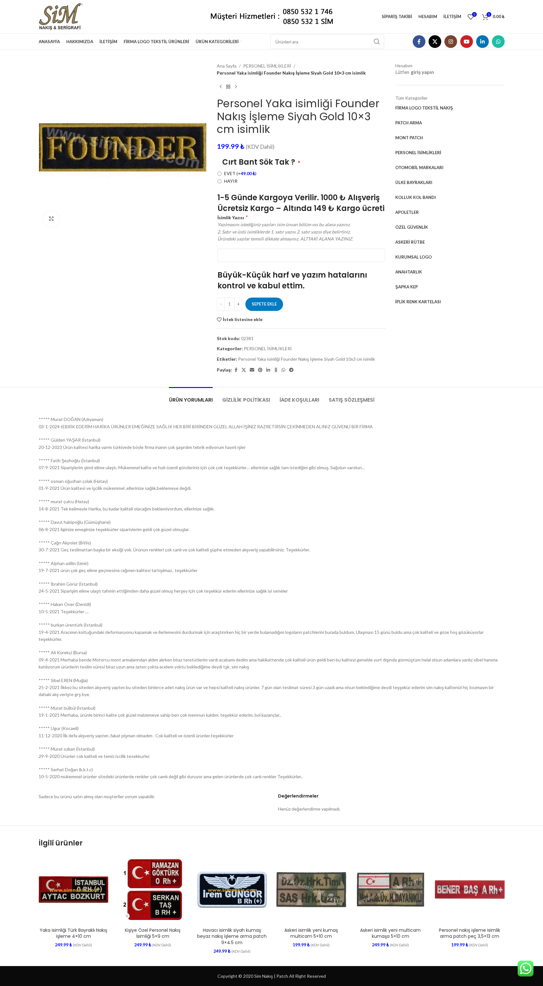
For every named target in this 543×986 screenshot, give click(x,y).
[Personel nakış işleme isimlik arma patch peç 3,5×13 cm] (470, 889)
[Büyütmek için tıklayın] (51, 219)
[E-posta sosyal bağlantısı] (252, 370)
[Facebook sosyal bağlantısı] (419, 41)
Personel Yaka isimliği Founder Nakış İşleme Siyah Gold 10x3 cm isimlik (306, 359)
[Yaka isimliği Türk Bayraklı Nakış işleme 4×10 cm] (73, 889)
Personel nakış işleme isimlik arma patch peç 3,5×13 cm (469, 933)
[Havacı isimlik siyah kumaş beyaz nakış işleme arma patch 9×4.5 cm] (232, 889)
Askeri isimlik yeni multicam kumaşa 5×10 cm (390, 933)
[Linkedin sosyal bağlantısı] (482, 41)
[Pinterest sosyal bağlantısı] (260, 370)
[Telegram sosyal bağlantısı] (291, 370)
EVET (240, 173)
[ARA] (377, 41)
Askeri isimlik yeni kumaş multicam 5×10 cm (311, 933)
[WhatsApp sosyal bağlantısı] (498, 41)
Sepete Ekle (264, 303)
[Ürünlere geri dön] (228, 87)
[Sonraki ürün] (236, 87)
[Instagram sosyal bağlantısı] (450, 41)
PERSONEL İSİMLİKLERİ (267, 66)
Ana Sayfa (226, 66)
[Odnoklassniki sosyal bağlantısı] (276, 370)
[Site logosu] (63, 16)
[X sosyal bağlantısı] (435, 41)
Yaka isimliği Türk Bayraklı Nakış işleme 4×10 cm (73, 933)
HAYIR (230, 181)
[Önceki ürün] (220, 87)
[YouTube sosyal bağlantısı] (466, 41)
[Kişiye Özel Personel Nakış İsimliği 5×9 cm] (153, 889)
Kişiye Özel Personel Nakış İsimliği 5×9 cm (152, 933)
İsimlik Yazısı (232, 217)
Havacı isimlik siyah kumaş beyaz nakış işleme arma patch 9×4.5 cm (232, 936)
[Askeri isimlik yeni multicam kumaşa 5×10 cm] (390, 889)
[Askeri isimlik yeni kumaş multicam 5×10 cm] (311, 889)
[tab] (191, 396)
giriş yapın (422, 72)
